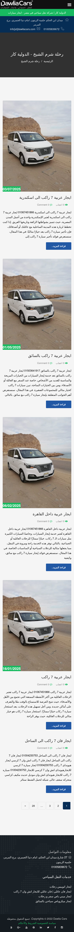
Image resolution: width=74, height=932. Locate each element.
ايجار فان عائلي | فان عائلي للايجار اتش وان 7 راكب (42, 891)
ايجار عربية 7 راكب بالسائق (49, 356)
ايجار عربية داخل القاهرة (52, 514)
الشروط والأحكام (27, 923)
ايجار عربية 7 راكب (56, 677)
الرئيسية (48, 61)
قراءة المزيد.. (59, 246)
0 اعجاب (60, 204)
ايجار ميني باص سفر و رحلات (54, 896)
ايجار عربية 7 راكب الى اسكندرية (45, 197)
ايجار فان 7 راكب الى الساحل (48, 741)
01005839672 (51, 29)
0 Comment (43, 204)
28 (33, 805)
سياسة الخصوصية (46, 923)
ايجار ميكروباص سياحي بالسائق (53, 901)
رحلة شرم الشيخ (30, 61)
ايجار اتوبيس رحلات (60, 886)
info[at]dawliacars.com (22, 29)
